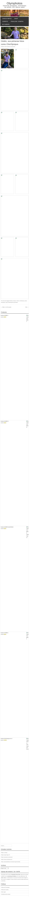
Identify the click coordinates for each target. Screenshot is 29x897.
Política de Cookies (5, 889)
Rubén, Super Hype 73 (5, 854)
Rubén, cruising (4, 852)
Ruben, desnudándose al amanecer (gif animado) (10, 861)
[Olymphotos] (14, 13)
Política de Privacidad (5, 887)
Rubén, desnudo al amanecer (7, 857)
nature (6, 302)
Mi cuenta (5, 24)
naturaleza (3, 302)
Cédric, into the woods (6, 307)
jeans (26, 300)
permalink (16, 302)
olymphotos (13, 46)
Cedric (17, 300)
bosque (14, 300)
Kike (26, 307)
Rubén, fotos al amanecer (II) (6, 859)
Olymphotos (14, 3)
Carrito (5, 21)
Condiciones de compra (5, 894)
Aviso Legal (3, 891)
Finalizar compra (17, 21)
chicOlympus (21, 300)
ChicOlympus (6, 18)
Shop (16, 18)
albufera (11, 300)
